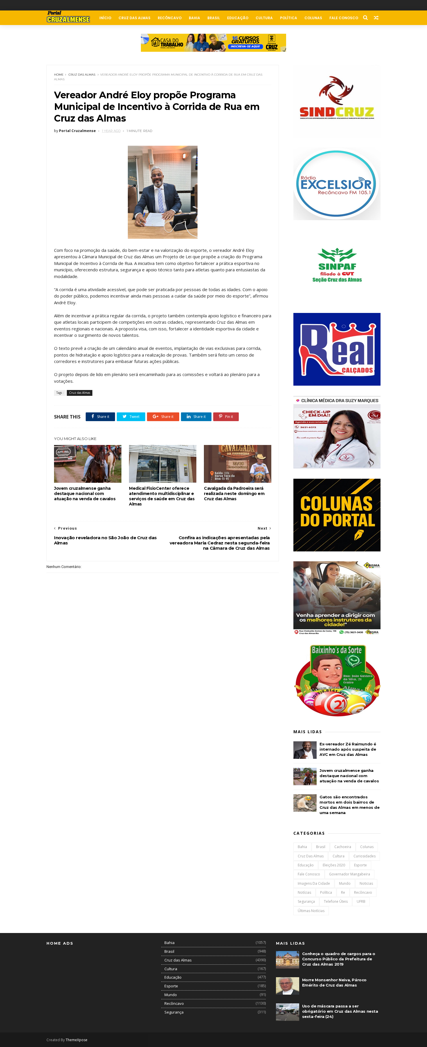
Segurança (306, 901)
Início (105, 17)
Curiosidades (365, 856)
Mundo (345, 883)
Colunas (313, 17)
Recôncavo (170, 17)
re (343, 892)
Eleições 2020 (334, 865)
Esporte (360, 865)
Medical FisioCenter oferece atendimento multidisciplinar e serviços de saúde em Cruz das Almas (161, 496)
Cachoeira (342, 846)
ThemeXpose (76, 1039)
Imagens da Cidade (314, 883)
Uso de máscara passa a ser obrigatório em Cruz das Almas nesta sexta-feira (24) (340, 1011)
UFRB (361, 901)
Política (288, 17)
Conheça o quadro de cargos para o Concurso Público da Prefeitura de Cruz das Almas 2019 (338, 958)
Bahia (194, 17)
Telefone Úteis (336, 901)
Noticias (366, 883)
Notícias (304, 892)
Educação (237, 17)
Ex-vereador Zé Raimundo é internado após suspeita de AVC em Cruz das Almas (348, 749)
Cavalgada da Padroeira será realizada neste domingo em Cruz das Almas (234, 493)
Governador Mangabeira (349, 874)
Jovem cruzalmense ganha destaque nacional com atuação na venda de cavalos (84, 493)
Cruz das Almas (134, 17)
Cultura (264, 17)
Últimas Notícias (311, 910)
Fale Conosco (343, 17)
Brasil (213, 17)
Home (59, 74)
